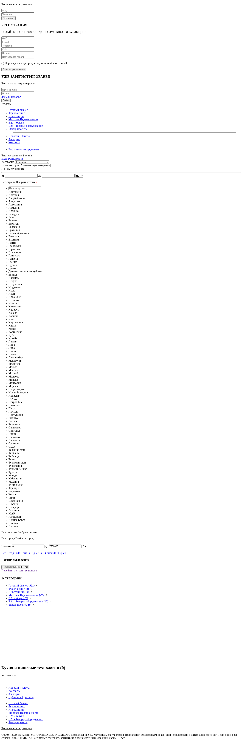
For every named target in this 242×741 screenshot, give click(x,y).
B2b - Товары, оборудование (26, 125)
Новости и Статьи (19, 136)
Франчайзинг (17, 113)
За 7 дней (33, 552)
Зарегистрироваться (14, 69)
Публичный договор (21, 697)
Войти (6, 100)
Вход (4, 158)
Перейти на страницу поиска (19, 570)
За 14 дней (46, 552)
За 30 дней (59, 552)
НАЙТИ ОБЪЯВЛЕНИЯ (15, 567)
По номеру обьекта (12, 168)
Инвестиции (16, 116)
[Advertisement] (107, 637)
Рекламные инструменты (24, 149)
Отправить (8, 18)
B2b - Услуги (16, 122)
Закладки (14, 139)
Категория (7, 161)
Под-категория (10, 165)
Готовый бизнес (18, 109)
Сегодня (12, 552)
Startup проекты (18, 128)
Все (3, 552)
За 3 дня (22, 552)
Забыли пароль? (11, 96)
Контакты (14, 142)
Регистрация (15, 158)
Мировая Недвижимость (23, 119)
